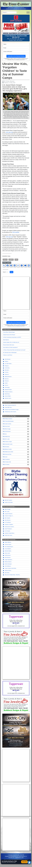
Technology (7, 387)
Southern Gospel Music (9, 533)
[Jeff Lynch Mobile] (16, 28)
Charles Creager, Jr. (9, 515)
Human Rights (8, 396)
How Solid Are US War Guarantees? (10, 347)
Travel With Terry (8, 407)
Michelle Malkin (8, 550)
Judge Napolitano (8, 559)
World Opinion (6, 339)
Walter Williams (8, 542)
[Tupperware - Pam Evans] (16, 620)
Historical (7, 374)
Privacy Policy (19, 325)
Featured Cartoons (8, 391)
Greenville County (8, 444)
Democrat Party (8, 454)
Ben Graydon (7, 518)
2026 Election (8, 431)
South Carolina (8, 423)
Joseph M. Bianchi (8, 513)
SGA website (15, 232)
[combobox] (9, 12)
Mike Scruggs (8, 428)
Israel (6, 456)
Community (7, 367)
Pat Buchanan (8, 555)
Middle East (7, 436)
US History (7, 464)
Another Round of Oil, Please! (9, 334)
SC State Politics (8, 363)
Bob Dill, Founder (8, 500)
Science (6, 385)
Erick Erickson (8, 557)
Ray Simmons (7, 520)
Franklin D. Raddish (9, 524)
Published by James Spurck (10, 411)
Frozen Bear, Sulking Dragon (9, 332)
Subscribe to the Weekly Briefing (16, 56)
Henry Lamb (7, 553)
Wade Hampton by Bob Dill (10, 405)
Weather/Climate (8, 389)
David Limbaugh (8, 563)
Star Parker (7, 572)
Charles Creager (8, 441)
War (16, 259)
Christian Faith (8, 461)
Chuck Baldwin (8, 548)
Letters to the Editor (9, 502)
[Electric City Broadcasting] (16, 595)
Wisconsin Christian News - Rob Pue (12, 574)
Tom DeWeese (8, 566)
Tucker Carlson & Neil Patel (10, 568)
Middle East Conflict (9, 451)
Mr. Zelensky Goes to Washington (10, 352)
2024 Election (7, 359)
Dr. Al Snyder (7, 531)
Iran (6, 434)
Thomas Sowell (8, 544)
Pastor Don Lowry (8, 535)
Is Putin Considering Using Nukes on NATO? (12, 337)
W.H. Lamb (7, 439)
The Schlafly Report (9, 546)
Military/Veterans (8, 376)
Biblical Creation (8, 449)
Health (6, 383)
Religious (7, 365)
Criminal (6, 372)
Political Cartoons (8, 418)
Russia (5, 259)
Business (7, 378)
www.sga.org (9, 132)
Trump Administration (9, 421)
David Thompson (8, 528)
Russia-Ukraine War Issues (8, 344)
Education (7, 370)
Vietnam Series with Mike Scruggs (12, 409)
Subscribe (24, 861)
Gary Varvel (7, 426)
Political (6, 361)
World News (7, 393)
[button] (4, 265)
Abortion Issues (8, 398)
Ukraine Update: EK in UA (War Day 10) (11, 342)
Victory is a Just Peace (7, 355)
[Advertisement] (16, 293)
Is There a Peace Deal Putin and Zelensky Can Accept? (14, 350)
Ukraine (11, 259)
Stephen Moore (8, 570)
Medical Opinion (8, 561)
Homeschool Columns (9, 526)
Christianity (7, 459)
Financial (7, 380)
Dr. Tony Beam (8, 522)
